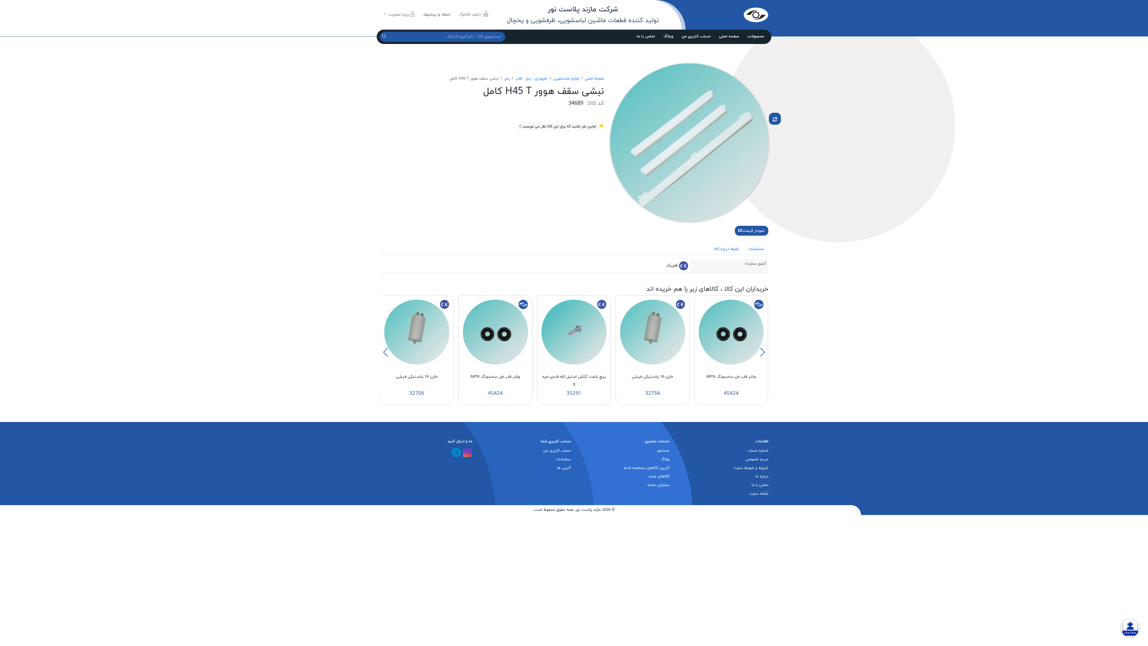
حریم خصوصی (756, 459)
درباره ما (761, 476)
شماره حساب (757, 450)
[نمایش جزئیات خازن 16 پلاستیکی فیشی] (652, 332)
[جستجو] (385, 37)
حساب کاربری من (696, 36)
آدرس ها (564, 468)
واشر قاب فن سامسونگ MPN (731, 377)
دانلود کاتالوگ (470, 14)
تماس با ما (646, 36)
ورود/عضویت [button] (398, 14)
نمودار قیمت (753, 231)
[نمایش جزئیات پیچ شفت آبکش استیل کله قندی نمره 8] (574, 332)
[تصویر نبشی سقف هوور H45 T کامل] (689, 142)
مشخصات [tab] (756, 249)
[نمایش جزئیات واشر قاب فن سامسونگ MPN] (731, 332)
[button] (762, 352)
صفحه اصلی (729, 36)
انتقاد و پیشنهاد (437, 14)
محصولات (755, 36)
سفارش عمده (659, 485)
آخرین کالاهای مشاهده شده (647, 468)
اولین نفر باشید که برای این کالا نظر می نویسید (558, 126)
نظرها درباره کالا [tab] (726, 249)
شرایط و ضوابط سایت (750, 468)
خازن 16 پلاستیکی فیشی (652, 377)
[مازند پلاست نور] (728, 14)
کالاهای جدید (659, 476)
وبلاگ (668, 36)
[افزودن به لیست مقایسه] (775, 119)
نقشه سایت (758, 493)
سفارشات (563, 459)
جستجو (663, 450)
